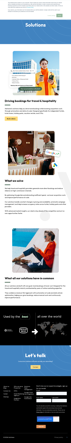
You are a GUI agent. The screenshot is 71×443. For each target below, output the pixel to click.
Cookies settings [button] (51, 15)
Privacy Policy (30, 7)
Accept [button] (59, 15)
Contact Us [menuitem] (6, 391)
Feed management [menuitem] (28, 388)
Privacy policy (58, 437)
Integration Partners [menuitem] (17, 399)
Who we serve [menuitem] (18, 386)
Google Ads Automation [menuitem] (28, 397)
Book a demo (11, 119)
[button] (35, 332)
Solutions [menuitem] (27, 386)
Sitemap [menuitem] (6, 397)
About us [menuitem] (6, 386)
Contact (35, 367)
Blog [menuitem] (4, 388)
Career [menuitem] (5, 394)
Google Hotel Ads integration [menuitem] (29, 393)
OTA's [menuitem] (15, 391)
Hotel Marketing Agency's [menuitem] (19, 394)
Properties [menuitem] (17, 388)
